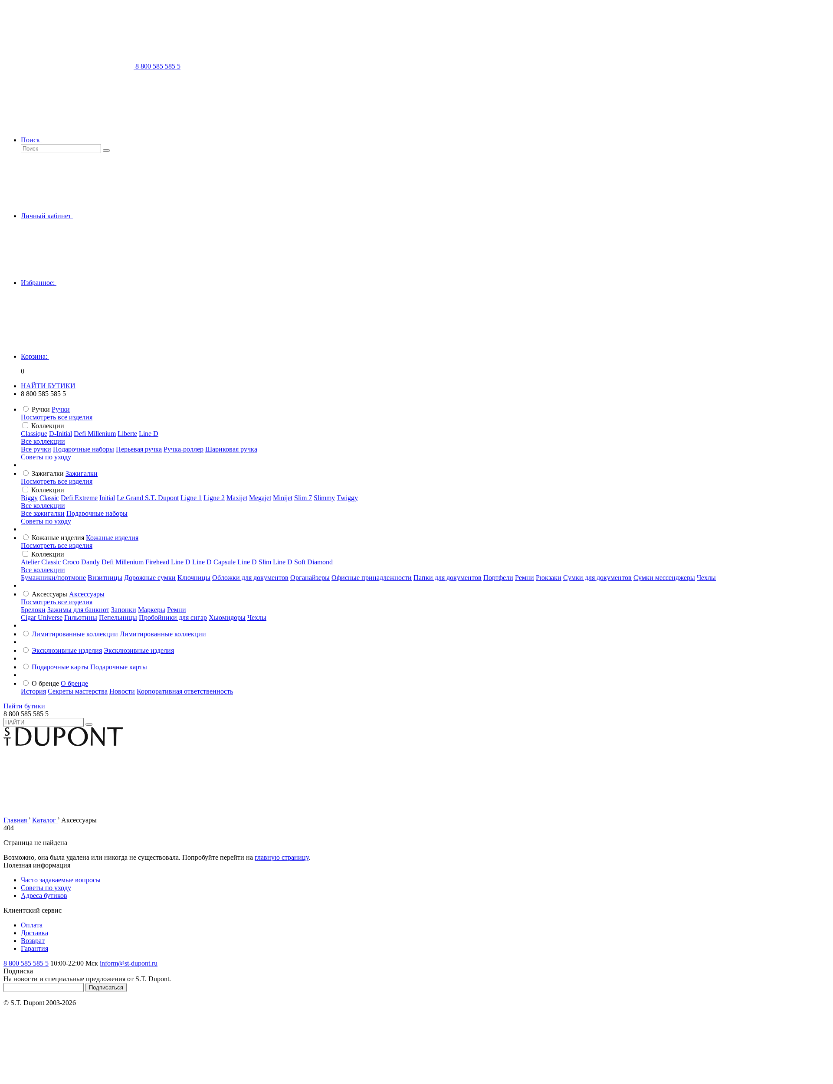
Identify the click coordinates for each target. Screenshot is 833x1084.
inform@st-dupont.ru (128, 963)
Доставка (34, 933)
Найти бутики (24, 706)
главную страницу (281, 857)
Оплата (32, 925)
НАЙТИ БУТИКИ (48, 386)
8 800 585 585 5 (26, 963)
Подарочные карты (60, 667)
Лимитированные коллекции (75, 634)
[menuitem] (61, 409)
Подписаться (106, 987)
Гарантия (34, 948)
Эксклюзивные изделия (67, 650)
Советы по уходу (46, 457)
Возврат (33, 940)
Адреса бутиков (44, 895)
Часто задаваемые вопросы (61, 880)
